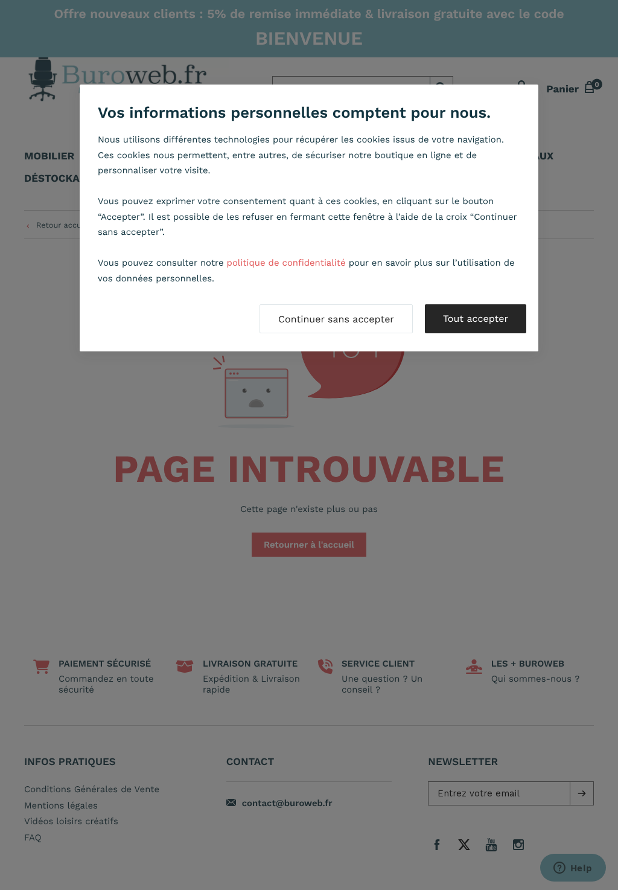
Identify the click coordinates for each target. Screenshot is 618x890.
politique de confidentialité (286, 262)
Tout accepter (475, 318)
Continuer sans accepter (336, 319)
